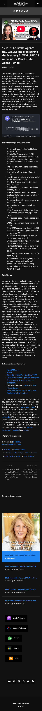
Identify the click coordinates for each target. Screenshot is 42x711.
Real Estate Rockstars (11, 444)
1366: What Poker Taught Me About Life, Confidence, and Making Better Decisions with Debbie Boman (21, 555)
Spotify (16, 638)
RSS (16, 658)
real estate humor (19, 449)
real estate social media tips (13, 453)
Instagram (6, 430)
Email (25, 430)
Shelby (26, 385)
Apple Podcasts (19, 618)
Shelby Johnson (31, 453)
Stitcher (17, 648)
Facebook (16, 430)
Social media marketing (12, 456)
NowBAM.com (13, 370)
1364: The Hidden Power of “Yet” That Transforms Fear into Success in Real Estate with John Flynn (21, 578)
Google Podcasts (19, 628)
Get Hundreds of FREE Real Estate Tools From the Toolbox (21, 391)
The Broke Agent (28, 456)
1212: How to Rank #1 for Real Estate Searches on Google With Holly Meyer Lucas (13, 475)
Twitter (30, 427)
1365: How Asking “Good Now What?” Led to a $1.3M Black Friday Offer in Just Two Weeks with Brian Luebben (21, 566)
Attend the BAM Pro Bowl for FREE (22, 375)
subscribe (6, 417)
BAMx (9, 372)
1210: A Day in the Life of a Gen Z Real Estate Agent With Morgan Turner (29, 473)
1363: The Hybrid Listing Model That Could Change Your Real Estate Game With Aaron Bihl (21, 589)
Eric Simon (6, 449)
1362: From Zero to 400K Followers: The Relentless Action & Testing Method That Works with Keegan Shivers (21, 601)
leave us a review (28, 407)
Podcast (16, 442)
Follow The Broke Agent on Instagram (23, 377)
